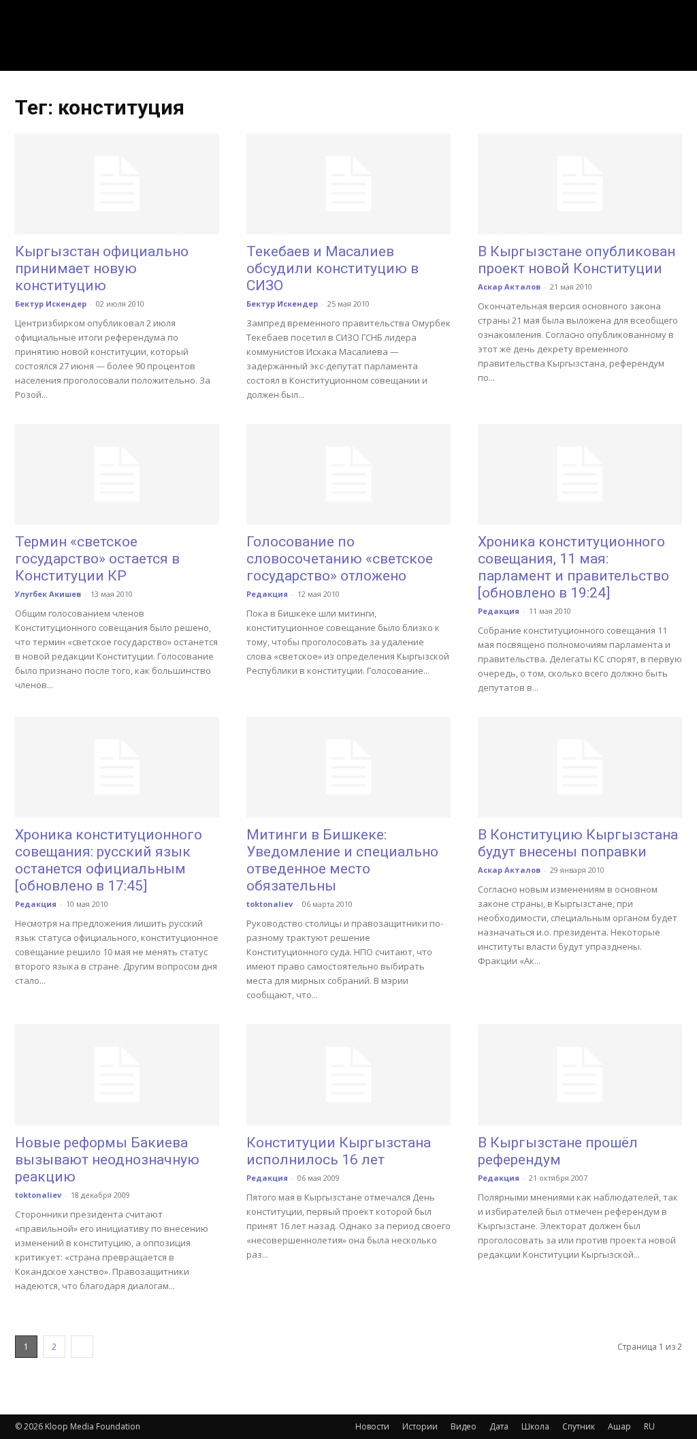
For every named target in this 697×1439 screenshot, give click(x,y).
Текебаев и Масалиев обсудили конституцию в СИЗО (332, 268)
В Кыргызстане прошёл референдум (558, 1151)
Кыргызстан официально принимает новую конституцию (102, 268)
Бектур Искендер (50, 303)
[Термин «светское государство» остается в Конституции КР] (117, 474)
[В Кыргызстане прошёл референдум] (580, 1074)
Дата (498, 1426)
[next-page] (82, 1346)
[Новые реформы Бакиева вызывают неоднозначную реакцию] (117, 1074)
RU (649, 1426)
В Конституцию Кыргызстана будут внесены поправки (578, 843)
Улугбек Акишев (48, 594)
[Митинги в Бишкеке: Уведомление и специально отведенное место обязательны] (348, 767)
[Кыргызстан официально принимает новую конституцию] (117, 184)
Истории (420, 1426)
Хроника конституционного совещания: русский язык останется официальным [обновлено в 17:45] (108, 860)
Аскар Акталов (509, 286)
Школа (535, 1426)
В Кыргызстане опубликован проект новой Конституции (576, 260)
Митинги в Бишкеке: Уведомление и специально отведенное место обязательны (342, 860)
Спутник (578, 1426)
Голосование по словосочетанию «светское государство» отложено (339, 558)
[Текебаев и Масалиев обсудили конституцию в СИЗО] (348, 184)
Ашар (619, 1426)
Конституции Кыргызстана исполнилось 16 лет (338, 1151)
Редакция (267, 594)
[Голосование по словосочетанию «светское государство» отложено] (348, 474)
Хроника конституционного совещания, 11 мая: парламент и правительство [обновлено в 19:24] (573, 567)
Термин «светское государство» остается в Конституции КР (97, 558)
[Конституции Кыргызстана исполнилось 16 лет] (348, 1074)
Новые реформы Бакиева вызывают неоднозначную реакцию (107, 1159)
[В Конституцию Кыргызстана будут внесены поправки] (580, 767)
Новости (372, 1426)
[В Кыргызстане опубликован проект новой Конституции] (580, 184)
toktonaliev (269, 904)
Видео (463, 1426)
